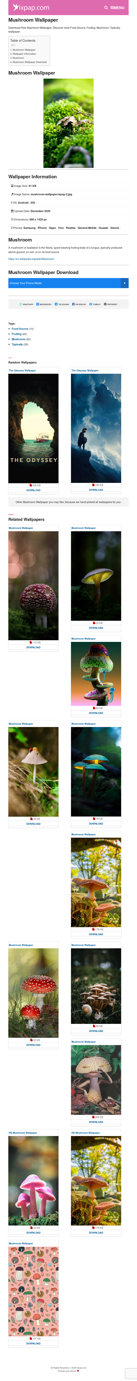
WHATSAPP (27, 304)
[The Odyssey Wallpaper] (33, 428)
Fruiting (17, 334)
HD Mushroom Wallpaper (23, 1132)
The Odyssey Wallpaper (22, 370)
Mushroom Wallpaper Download (30, 62)
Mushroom (18, 57)
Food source (20, 329)
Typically (18, 344)
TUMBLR (96, 304)
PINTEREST (112, 304)
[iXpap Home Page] (31, 7)
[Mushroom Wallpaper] (68, 123)
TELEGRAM (63, 304)
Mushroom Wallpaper (24, 49)
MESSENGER (45, 304)
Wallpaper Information (24, 53)
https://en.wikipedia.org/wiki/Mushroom (31, 259)
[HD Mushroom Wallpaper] (33, 1181)
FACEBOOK (80, 304)
